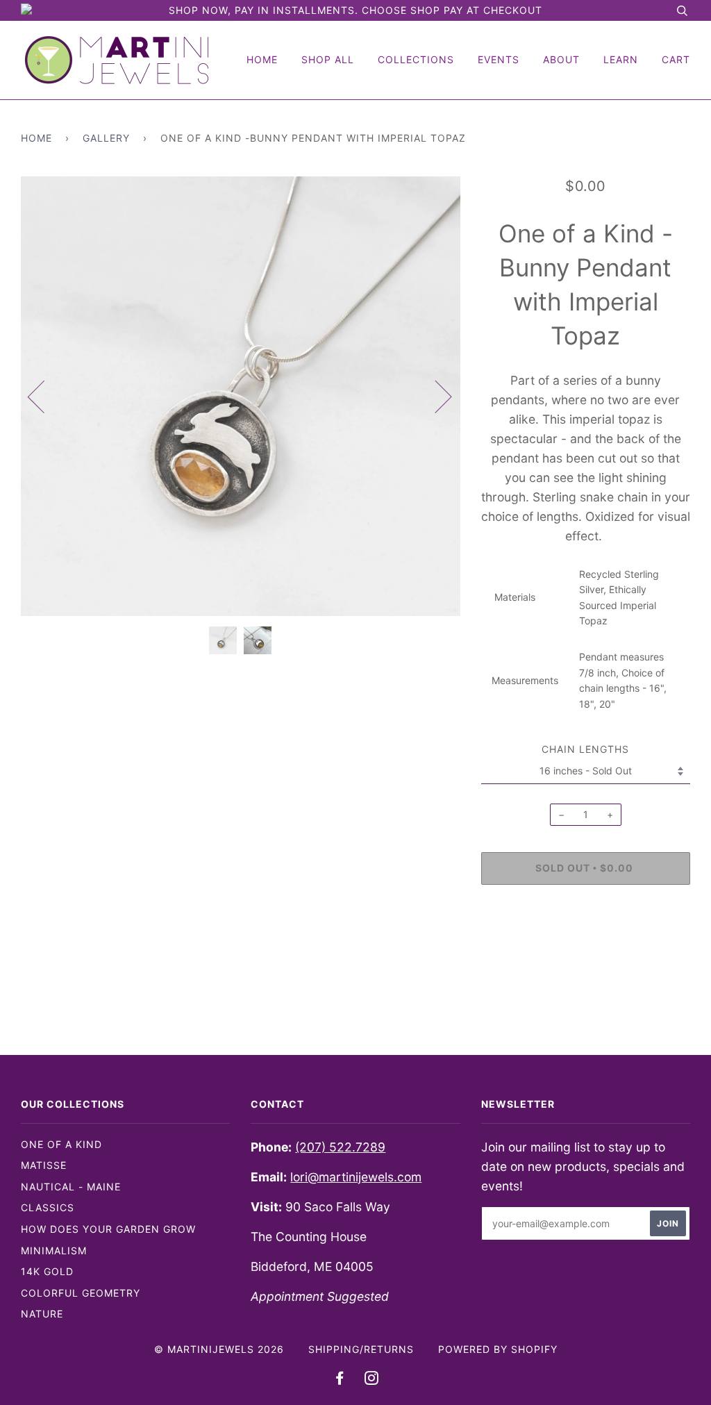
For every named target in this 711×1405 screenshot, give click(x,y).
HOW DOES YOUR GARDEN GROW (108, 1229)
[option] (240, 396)
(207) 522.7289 (340, 1147)
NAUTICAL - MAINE (71, 1186)
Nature (42, 1314)
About (561, 59)
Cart (676, 59)
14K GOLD (47, 1271)
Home (262, 59)
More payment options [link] (586, 943)
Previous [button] (44, 396)
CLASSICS (47, 1207)
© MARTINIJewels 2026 (219, 1349)
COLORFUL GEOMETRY (80, 1293)
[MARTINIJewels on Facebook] (340, 1380)
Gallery (106, 138)
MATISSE (44, 1165)
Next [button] (435, 396)
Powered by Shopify (498, 1349)
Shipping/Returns (361, 1349)
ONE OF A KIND (61, 1144)
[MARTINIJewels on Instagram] (372, 1380)
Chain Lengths (585, 749)
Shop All (327, 59)
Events (498, 59)
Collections (416, 59)
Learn (620, 59)
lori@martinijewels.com (355, 1177)
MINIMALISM (54, 1250)
